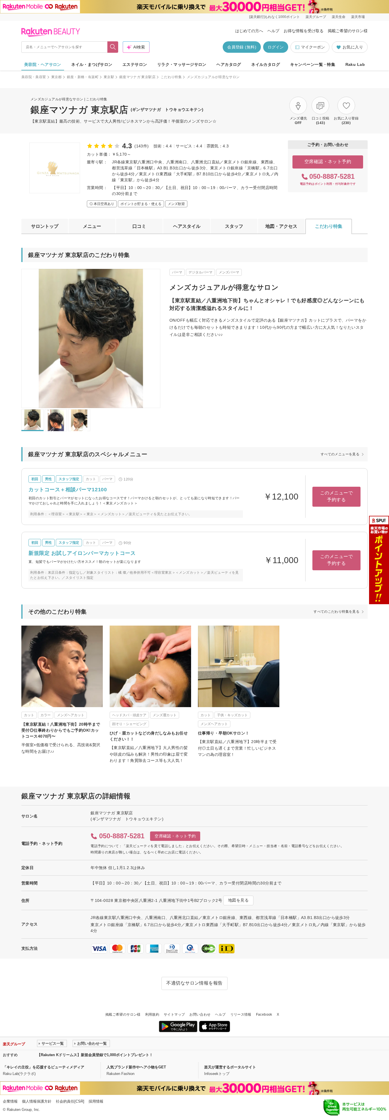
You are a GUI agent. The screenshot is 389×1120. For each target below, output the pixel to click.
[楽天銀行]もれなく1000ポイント (274, 17)
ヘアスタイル (186, 226)
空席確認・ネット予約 (327, 161)
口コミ (139, 226)
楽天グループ (316, 17)
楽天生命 (338, 17)
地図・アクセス (281, 226)
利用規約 (152, 1014)
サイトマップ (174, 1014)
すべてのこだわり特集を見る (336, 611)
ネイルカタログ (265, 64)
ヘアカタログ (228, 64)
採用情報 (96, 1101)
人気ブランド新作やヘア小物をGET (136, 1067)
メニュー (92, 226)
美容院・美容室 (33, 77)
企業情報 (10, 1101)
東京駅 (109, 77)
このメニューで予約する (336, 496)
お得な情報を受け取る (304, 31)
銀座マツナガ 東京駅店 (137, 77)
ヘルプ (273, 31)
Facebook (264, 1014)
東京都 (56, 77)
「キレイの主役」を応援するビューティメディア (43, 1067)
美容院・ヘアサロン (42, 64)
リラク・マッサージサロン (181, 64)
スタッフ (234, 226)
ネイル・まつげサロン (91, 64)
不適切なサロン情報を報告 (194, 983)
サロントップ (44, 226)
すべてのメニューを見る (340, 454)
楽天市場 (358, 17)
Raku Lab (355, 64)
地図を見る (238, 900)
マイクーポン (313, 47)
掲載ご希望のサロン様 (348, 31)
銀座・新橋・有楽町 (83, 77)
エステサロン (134, 64)
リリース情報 (240, 1014)
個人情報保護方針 (37, 1101)
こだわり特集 (171, 77)
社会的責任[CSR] (70, 1101)
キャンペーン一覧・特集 (312, 64)
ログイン (276, 47)
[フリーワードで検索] (112, 47)
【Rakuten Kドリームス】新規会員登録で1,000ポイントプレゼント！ (95, 1055)
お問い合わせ (199, 1014)
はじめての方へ (249, 31)
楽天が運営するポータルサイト (230, 1067)
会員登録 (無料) (241, 47)
